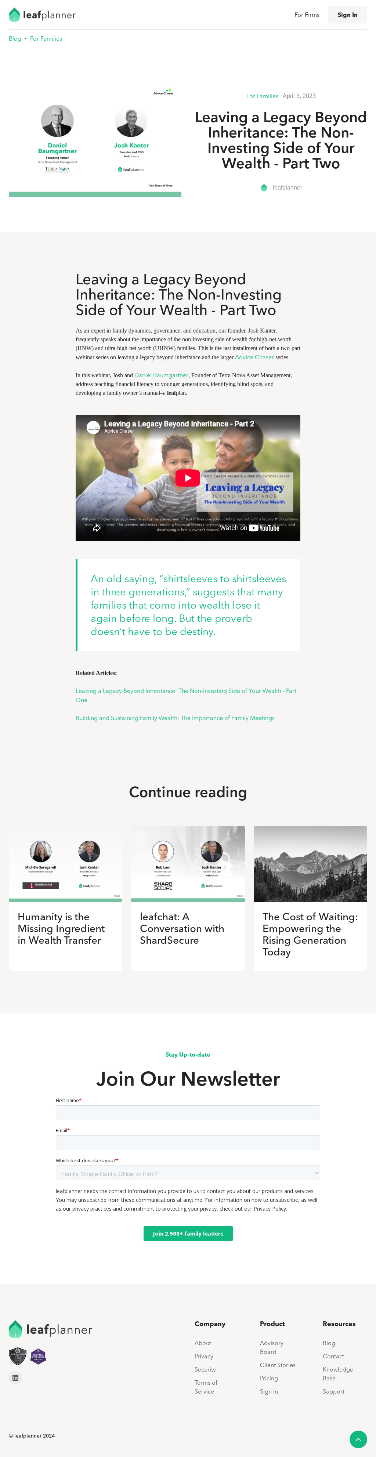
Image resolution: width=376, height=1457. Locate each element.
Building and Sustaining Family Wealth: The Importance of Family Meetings (175, 718)
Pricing (269, 1378)
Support (333, 1391)
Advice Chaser (255, 357)
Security (205, 1369)
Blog (15, 38)
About (203, 1343)
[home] (42, 14)
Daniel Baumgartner (161, 375)
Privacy (204, 1356)
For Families (46, 38)
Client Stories (278, 1365)
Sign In (348, 14)
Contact (333, 1356)
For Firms (306, 14)
